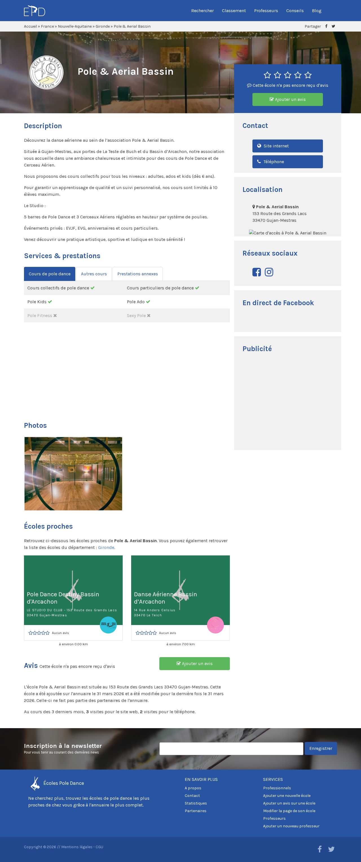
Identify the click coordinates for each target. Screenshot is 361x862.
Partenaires (195, 810)
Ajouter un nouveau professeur (291, 826)
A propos (193, 788)
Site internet (276, 146)
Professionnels (277, 788)
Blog (317, 10)
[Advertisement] (287, 402)
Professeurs (266, 10)
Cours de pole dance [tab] (50, 273)
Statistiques (196, 803)
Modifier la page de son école (289, 810)
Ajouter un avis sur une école (289, 803)
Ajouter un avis (290, 99)
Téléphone (273, 161)
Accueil (30, 26)
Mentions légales (77, 847)
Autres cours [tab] (94, 273)
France (47, 26)
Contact (192, 795)
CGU (99, 847)
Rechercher (202, 10)
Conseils (295, 10)
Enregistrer (320, 748)
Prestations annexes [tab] (137, 273)
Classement (234, 10)
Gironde (103, 26)
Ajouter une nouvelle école (287, 795)
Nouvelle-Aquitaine (75, 26)
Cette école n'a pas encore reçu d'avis (290, 85)
